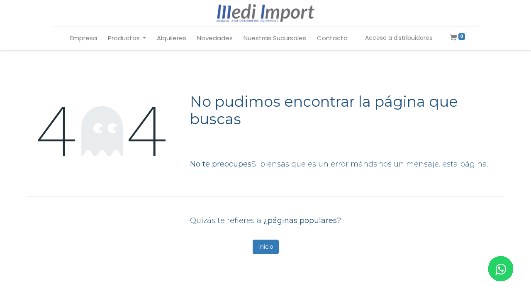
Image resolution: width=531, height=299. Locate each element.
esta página (464, 164)
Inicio (265, 246)
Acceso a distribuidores (398, 38)
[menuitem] (83, 38)
